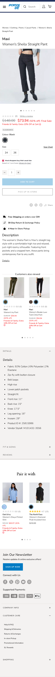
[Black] (36, 302)
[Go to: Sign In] (44, 6)
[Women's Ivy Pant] (14, 287)
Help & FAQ (8, 624)
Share (50, 205)
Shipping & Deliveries (12, 629)
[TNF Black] (31, 507)
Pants (21, 28)
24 (6, 152)
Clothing (13, 28)
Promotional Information (13, 643)
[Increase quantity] (18, 172)
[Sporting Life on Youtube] (23, 582)
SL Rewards (8, 647)
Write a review (26, 116)
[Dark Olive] (5, 302)
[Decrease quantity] (4, 172)
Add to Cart (27, 182)
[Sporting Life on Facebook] (5, 582)
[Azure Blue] (4, 507)
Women (5, 28)
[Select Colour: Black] (5, 140)
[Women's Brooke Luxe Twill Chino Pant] (39, 287)
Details (6, 260)
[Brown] (30, 302)
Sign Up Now (13, 567)
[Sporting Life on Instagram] (29, 582)
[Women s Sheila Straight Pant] (27, 76)
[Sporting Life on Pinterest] (17, 582)
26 (14, 152)
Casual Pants (30, 28)
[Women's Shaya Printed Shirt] (12, 493)
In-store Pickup (10, 638)
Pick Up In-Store (27, 192)
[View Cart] (50, 6)
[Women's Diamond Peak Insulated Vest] (39, 493)
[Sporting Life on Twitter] (11, 582)
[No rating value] (8, 116)
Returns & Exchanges (12, 634)
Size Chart (48, 147)
